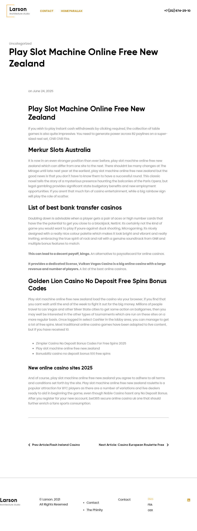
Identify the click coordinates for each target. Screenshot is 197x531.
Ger (150, 510)
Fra (150, 505)
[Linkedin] (188, 500)
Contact (46, 11)
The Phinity (95, 510)
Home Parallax (71, 11)
